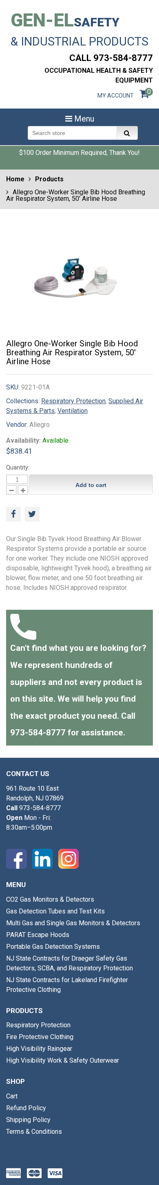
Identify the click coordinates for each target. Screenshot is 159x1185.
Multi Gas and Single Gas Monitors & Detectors (73, 923)
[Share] (13, 514)
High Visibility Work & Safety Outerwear (62, 1060)
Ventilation (72, 411)
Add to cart (90, 485)
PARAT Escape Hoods (37, 935)
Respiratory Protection (73, 401)
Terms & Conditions (34, 1131)
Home (15, 179)
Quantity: (17, 467)
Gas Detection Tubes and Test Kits (55, 911)
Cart (12, 1096)
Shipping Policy (28, 1120)
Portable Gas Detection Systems (53, 946)
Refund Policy (26, 1108)
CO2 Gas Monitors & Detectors (50, 899)
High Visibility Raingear (39, 1048)
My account (115, 95)
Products (49, 179)
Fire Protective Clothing (39, 1037)
